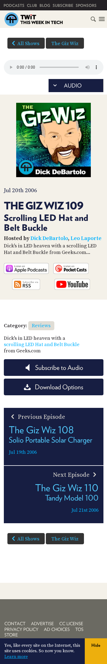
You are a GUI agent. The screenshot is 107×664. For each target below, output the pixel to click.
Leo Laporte (86, 238)
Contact (15, 623)
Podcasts (14, 5)
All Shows (28, 43)
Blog (45, 5)
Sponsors (86, 5)
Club (32, 5)
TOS (79, 629)
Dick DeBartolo (49, 238)
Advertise (42, 623)
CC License (71, 623)
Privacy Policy (21, 629)
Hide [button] (95, 645)
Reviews (41, 326)
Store (11, 634)
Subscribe (63, 5)
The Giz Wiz (64, 43)
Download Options (59, 387)
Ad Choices (57, 629)
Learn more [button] (16, 656)
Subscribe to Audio (59, 368)
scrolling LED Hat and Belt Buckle (42, 344)
